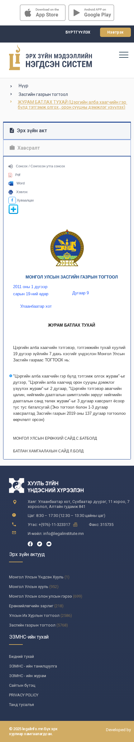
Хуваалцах (25, 200)
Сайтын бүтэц (22, 685)
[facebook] (30, 543)
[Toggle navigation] (123, 54)
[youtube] (48, 543)
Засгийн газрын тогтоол (43, 94)
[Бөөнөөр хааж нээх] (13, 213)
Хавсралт (28, 148)
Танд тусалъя (21, 704)
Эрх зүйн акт (31, 130)
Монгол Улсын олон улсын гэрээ (40, 596)
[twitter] (39, 543)
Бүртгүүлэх (78, 32)
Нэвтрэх (115, 32)
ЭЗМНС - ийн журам (27, 675)
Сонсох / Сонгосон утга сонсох (40, 166)
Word (21, 183)
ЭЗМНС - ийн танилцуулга (33, 666)
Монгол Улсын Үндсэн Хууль (36, 577)
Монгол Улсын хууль (28, 586)
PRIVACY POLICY (23, 695)
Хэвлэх (22, 192)
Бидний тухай (21, 656)
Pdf (17, 175)
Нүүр (23, 85)
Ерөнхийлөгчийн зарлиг (31, 606)
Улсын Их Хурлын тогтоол (34, 615)
